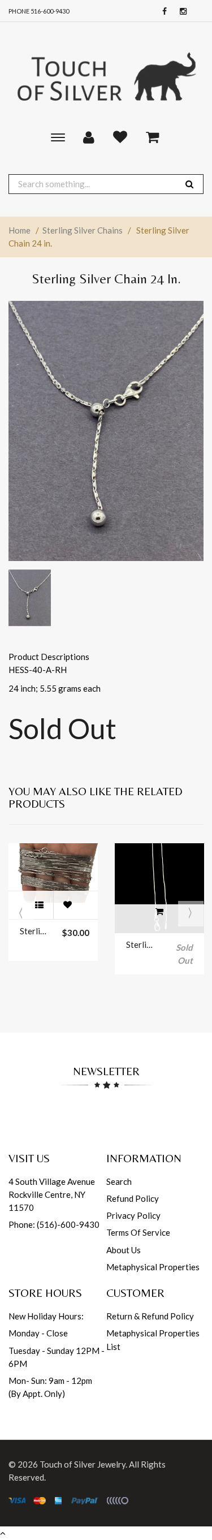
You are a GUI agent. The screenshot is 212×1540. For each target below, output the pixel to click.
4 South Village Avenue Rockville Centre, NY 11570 (51, 1194)
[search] (189, 184)
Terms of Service (138, 1232)
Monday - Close (38, 1333)
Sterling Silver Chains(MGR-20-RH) (141, 944)
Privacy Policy (133, 1215)
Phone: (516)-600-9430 (53, 1224)
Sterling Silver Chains (82, 230)
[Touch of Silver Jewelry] (106, 75)
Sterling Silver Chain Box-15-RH (35, 931)
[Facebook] (162, 11)
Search (119, 1181)
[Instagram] (180, 11)
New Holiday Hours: (46, 1316)
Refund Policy (132, 1198)
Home (19, 230)
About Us (123, 1250)
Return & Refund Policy (150, 1316)
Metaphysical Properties (153, 1267)
